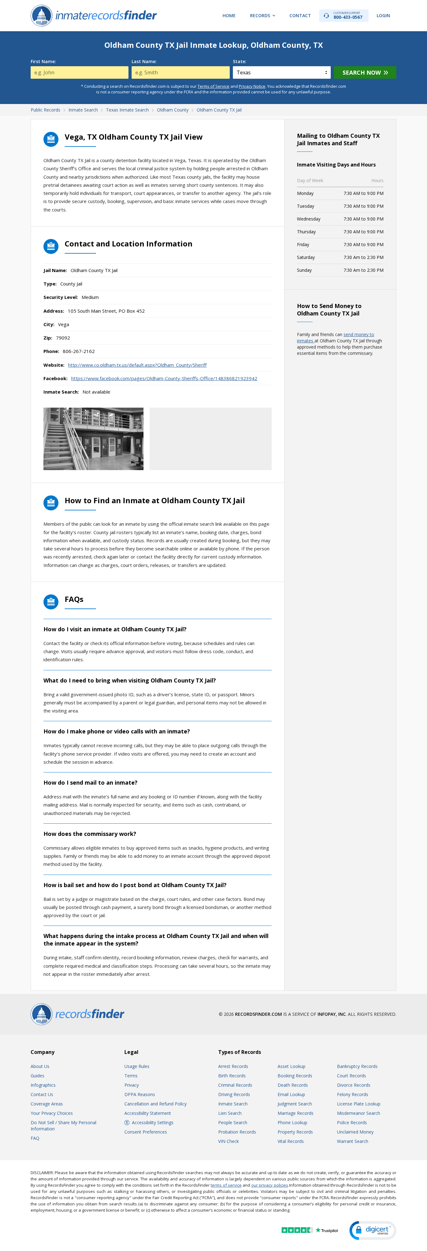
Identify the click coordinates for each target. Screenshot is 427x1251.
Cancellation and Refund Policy (155, 1104)
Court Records (351, 1076)
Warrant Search (352, 1141)
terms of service (226, 1185)
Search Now (362, 72)
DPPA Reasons (139, 1094)
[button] (372, 1230)
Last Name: (144, 61)
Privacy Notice (252, 86)
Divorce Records (353, 1085)
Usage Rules (136, 1066)
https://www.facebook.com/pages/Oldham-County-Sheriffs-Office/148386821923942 (164, 378)
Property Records (295, 1132)
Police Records (352, 1122)
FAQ (35, 1138)
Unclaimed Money (355, 1132)
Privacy (131, 1085)
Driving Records (234, 1094)
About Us (40, 1066)
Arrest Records (233, 1066)
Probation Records (237, 1132)
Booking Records (295, 1076)
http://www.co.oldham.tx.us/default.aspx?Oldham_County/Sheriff (137, 365)
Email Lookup (291, 1094)
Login (383, 15)
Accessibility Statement (147, 1113)
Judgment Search (295, 1104)
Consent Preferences (145, 1132)
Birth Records (232, 1076)
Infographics (43, 1085)
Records (260, 15)
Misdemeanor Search (358, 1113)
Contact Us (42, 1094)
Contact (300, 15)
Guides (37, 1076)
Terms (131, 1076)
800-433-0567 (348, 15)
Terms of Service (213, 86)
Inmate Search (233, 1104)
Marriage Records (296, 1113)
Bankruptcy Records (357, 1066)
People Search (232, 1122)
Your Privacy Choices (52, 1113)
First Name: (43, 61)
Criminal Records (235, 1085)
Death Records (293, 1085)
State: (239, 61)
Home (229, 15)
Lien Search (230, 1113)
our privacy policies (269, 1185)
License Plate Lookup (358, 1104)
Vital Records (291, 1141)
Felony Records (352, 1094)
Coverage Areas (47, 1104)
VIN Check (228, 1141)
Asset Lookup (291, 1066)
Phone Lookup (292, 1122)
